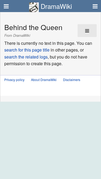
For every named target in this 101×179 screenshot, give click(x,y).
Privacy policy (14, 79)
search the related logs (26, 57)
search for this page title (27, 50)
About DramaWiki (44, 79)
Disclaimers (71, 79)
